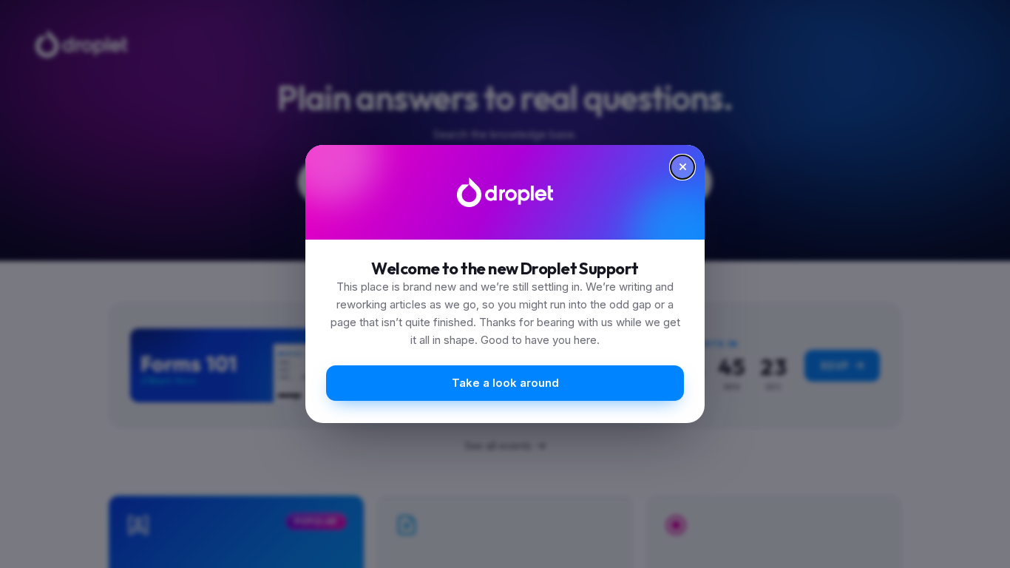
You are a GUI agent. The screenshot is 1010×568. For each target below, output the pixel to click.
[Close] (682, 167)
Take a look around (505, 383)
